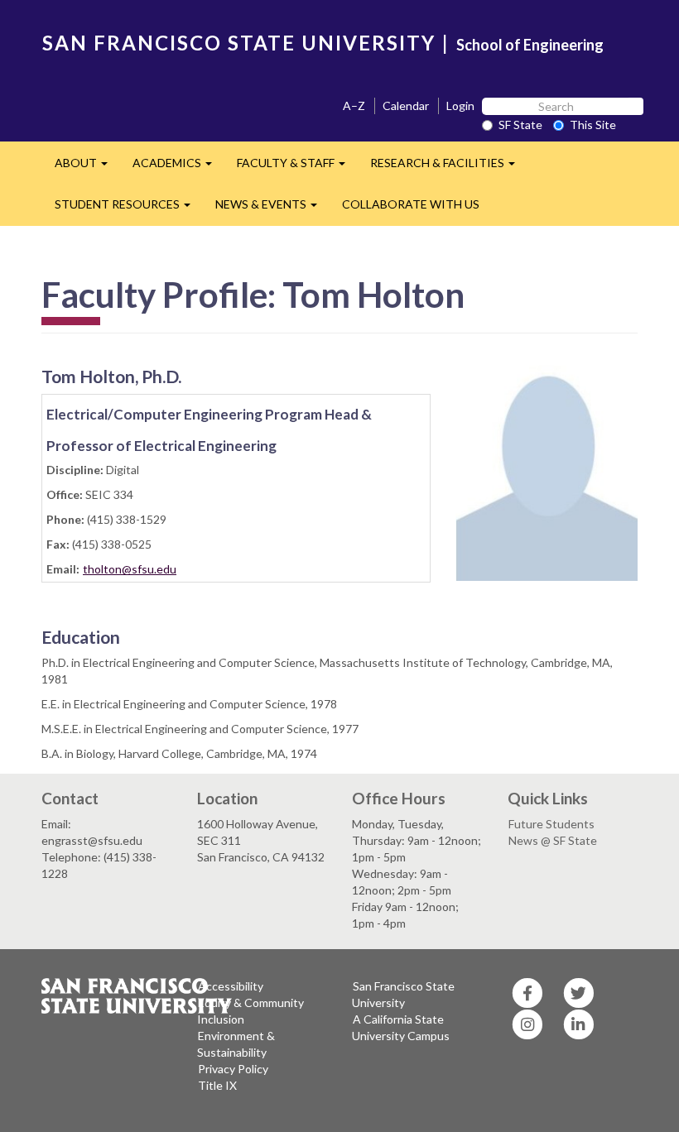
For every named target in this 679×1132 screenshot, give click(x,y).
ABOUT (87, 168)
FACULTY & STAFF (297, 168)
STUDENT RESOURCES (129, 209)
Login (460, 105)
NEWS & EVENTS (272, 209)
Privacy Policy (233, 1069)
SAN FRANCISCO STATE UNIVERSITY (239, 43)
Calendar (406, 105)
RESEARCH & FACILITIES (448, 168)
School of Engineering (530, 45)
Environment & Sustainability (236, 1044)
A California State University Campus (401, 1027)
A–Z (354, 105)
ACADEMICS (178, 168)
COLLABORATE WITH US (410, 204)
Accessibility (230, 986)
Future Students (551, 824)
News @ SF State (552, 840)
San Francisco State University (403, 994)
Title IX (217, 1085)
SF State (520, 125)
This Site (593, 125)
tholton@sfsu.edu (129, 569)
